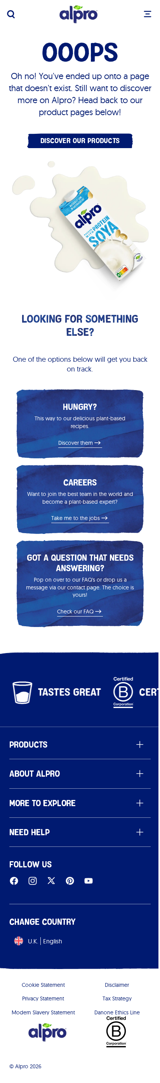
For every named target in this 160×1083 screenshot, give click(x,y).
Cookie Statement (43, 984)
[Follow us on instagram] (32, 881)
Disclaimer (117, 984)
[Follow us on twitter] (51, 881)
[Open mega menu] (147, 14)
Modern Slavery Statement (43, 1012)
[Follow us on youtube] (88, 881)
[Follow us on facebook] (14, 881)
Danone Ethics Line (117, 1012)
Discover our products (80, 140)
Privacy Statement (43, 998)
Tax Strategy (117, 998)
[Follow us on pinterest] (70, 881)
